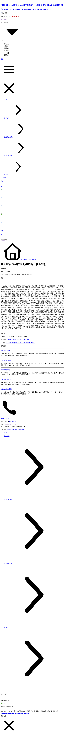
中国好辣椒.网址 (12, 429)
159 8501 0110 (13, 421)
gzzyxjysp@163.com (10, 424)
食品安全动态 (33, 259)
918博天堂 (24, 259)
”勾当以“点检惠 (5, 370)
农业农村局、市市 (6, 389)
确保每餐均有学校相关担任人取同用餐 (17, 339)
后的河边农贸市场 (6, 360)
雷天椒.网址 (21, 429)
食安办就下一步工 (6, 350)
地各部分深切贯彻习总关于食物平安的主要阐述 (20, 343)
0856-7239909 (5, 418)
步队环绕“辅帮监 (6, 379)
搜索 (2, 59)
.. (1, 185)
